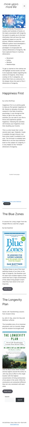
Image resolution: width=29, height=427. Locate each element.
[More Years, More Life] (11, 6)
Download (7, 203)
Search (7, 396)
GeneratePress (14, 424)
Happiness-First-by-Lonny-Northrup (11, 201)
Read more (7, 289)
